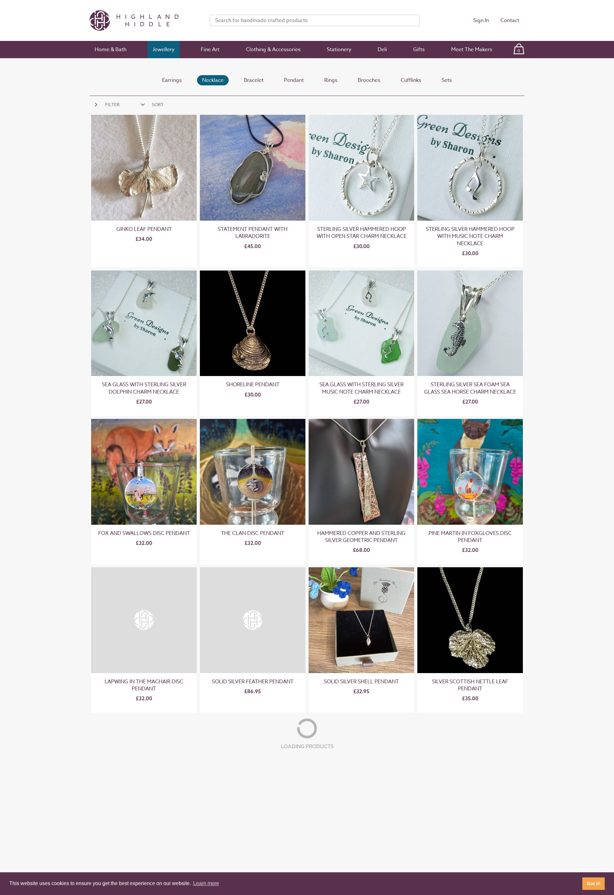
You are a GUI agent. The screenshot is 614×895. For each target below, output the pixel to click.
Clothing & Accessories (273, 49)
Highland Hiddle (142, 20)
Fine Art (210, 49)
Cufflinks (411, 80)
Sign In (481, 20)
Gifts (419, 49)
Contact (509, 20)
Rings (330, 80)
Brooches (369, 80)
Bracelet (254, 80)
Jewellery (164, 49)
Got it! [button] (594, 883)
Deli (382, 49)
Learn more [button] (206, 883)
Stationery (339, 49)
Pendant (294, 80)
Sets (447, 80)
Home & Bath (110, 49)
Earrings (172, 80)
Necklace (213, 80)
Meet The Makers (471, 49)
